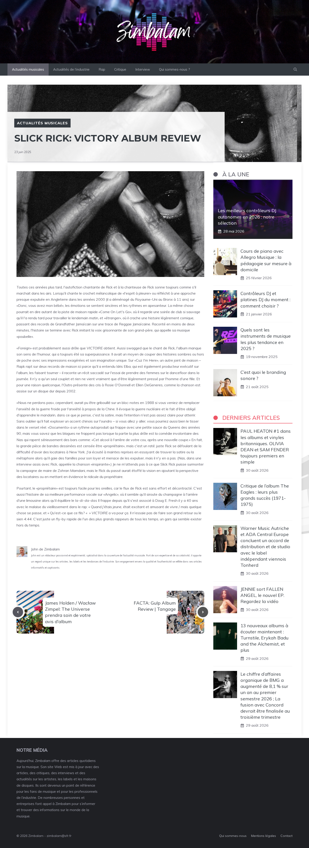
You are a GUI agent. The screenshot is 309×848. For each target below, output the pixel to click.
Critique (120, 69)
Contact (286, 836)
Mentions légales (263, 836)
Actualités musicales (28, 69)
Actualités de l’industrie (71, 69)
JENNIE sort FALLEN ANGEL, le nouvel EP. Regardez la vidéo (262, 595)
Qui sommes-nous (233, 836)
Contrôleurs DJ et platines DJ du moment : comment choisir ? (265, 299)
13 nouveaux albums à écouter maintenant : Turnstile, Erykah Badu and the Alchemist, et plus (264, 638)
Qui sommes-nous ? (174, 69)
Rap (102, 69)
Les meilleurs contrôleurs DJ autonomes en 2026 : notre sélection (247, 217)
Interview (142, 69)
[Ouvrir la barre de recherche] (295, 69)
